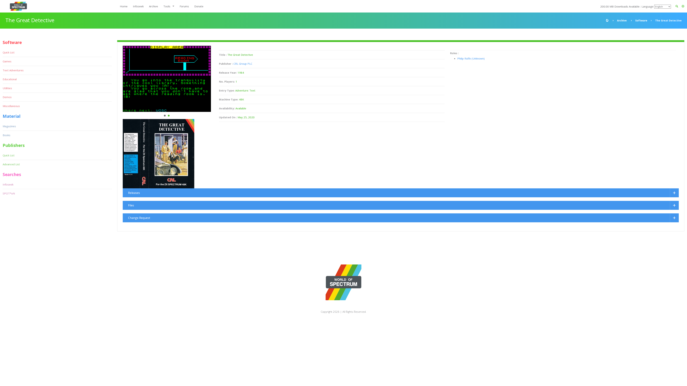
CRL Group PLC (242, 63)
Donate (198, 6)
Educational (10, 79)
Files (131, 205)
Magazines (9, 126)
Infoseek (138, 6)
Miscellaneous (11, 106)
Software (641, 20)
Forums (184, 6)
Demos (7, 97)
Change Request (139, 218)
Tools (166, 6)
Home (124, 6)
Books (6, 135)
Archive (153, 6)
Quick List (8, 52)
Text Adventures (13, 70)
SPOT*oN (9, 193)
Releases (134, 193)
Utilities (7, 88)
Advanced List (11, 164)
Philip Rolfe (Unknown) (471, 58)
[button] (683, 6)
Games (7, 61)
